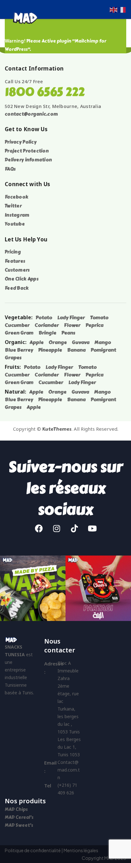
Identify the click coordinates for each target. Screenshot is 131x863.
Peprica (94, 325)
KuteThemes (57, 429)
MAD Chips (17, 809)
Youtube (15, 224)
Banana (76, 350)
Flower (72, 325)
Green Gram (19, 333)
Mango (102, 342)
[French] (122, 9)
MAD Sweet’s (19, 825)
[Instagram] (57, 528)
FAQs (10, 169)
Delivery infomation (28, 160)
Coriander (47, 325)
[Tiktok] (74, 528)
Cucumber (17, 325)
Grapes (13, 357)
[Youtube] (92, 528)
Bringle (47, 333)
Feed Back (17, 288)
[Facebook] (39, 528)
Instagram (17, 215)
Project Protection (27, 151)
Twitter (13, 206)
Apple (37, 342)
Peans (68, 333)
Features (15, 261)
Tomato (99, 317)
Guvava (80, 342)
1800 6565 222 (45, 92)
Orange (58, 342)
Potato (44, 317)
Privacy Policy (21, 142)
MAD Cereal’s (19, 817)
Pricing (13, 252)
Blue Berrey (19, 350)
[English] (114, 9)
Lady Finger (71, 317)
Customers (17, 270)
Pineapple (50, 350)
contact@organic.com (31, 114)
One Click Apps (21, 279)
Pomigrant (103, 350)
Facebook (16, 197)
